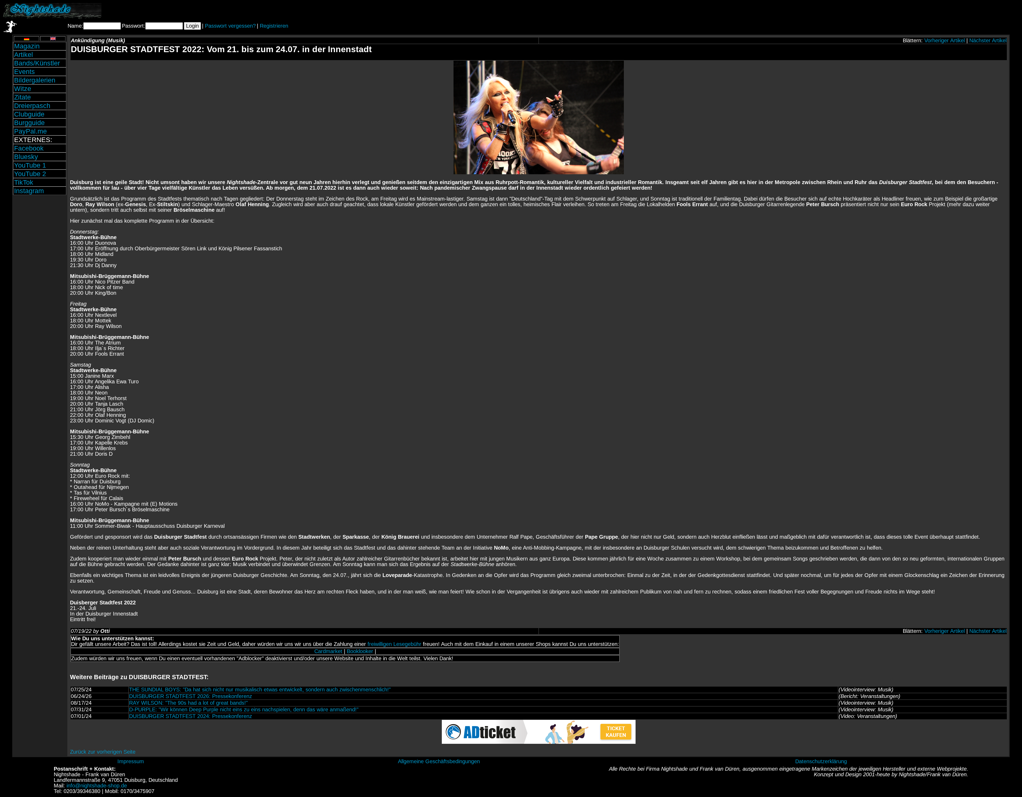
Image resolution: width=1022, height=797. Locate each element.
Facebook (29, 148)
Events (24, 71)
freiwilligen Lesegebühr (394, 644)
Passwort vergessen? (230, 26)
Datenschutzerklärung (821, 761)
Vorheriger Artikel (944, 40)
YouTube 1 (30, 165)
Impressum (130, 761)
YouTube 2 (30, 173)
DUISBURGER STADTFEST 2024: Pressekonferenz (190, 716)
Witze (22, 88)
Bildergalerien (34, 80)
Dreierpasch (32, 105)
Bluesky (26, 156)
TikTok (23, 182)
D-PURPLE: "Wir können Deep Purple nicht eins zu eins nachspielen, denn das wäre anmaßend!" (243, 709)
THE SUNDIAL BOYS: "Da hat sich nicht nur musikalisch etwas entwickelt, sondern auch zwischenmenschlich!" (260, 689)
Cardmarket (328, 651)
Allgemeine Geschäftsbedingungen (439, 761)
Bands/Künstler (37, 63)
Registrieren (274, 26)
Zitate (22, 97)
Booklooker (360, 651)
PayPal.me (30, 131)
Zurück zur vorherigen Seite (102, 752)
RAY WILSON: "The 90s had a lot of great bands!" (188, 703)
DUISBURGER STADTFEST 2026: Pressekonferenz (190, 696)
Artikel (23, 54)
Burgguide (29, 122)
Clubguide (29, 114)
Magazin (27, 46)
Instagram (29, 190)
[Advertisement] (957, 11)
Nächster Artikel (988, 40)
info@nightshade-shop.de (97, 785)
